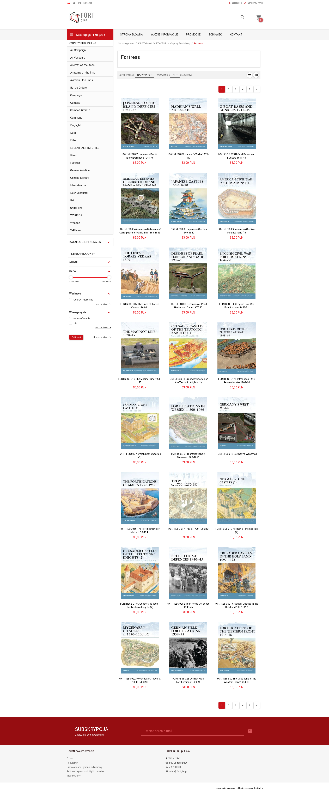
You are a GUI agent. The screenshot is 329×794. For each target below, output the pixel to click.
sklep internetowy (245, 788)
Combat (75, 102)
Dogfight (75, 125)
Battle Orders (78, 87)
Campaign (76, 95)
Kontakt (236, 34)
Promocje (193, 34)
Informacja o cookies (225, 788)
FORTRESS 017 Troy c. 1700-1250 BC (188, 528)
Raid (72, 200)
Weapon (75, 223)
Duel (73, 132)
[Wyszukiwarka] (238, 18)
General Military (79, 177)
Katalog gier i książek (90, 35)
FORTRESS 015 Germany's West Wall (237, 454)
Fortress (75, 162)
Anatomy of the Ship (82, 72)
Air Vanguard (77, 57)
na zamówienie (82, 318)
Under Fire (76, 207)
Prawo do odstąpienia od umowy (84, 767)
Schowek (215, 34)
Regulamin (72, 762)
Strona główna (131, 34)
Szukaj (77, 337)
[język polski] (69, 3)
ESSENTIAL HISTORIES (84, 147)
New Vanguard (79, 193)
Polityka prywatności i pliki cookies (85, 771)
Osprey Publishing (82, 43)
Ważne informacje (164, 34)
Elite (73, 140)
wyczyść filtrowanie (103, 337)
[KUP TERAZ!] (155, 109)
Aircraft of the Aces (82, 65)
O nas (70, 758)
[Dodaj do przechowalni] (156, 99)
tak (75, 323)
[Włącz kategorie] (109, 242)
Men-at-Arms (78, 185)
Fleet (73, 155)
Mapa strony (74, 775)
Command (76, 117)
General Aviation (80, 170)
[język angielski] (74, 3)
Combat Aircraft (80, 110)
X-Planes (75, 230)
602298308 (174, 767)
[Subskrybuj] (250, 731)
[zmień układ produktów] (249, 75)
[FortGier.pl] (82, 17)
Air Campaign (78, 50)
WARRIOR (76, 215)
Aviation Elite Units (81, 80)
